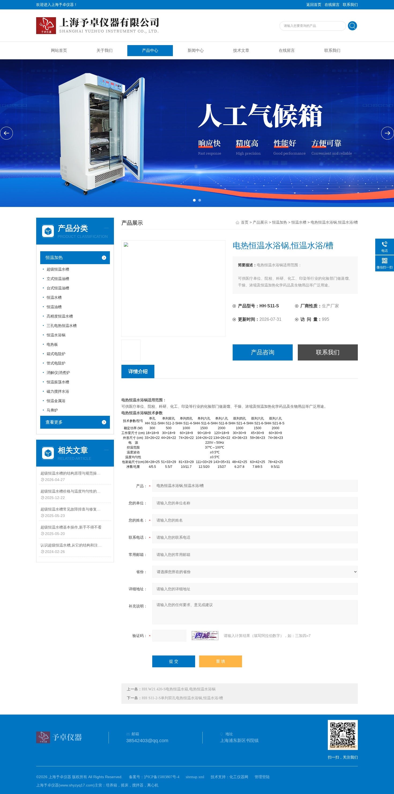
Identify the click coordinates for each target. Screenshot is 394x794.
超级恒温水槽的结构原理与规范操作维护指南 (71, 473)
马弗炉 (52, 410)
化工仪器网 (238, 777)
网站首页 (59, 50)
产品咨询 (262, 352)
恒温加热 (54, 257)
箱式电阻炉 (56, 354)
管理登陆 (262, 777)
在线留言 (332, 5)
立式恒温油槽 (58, 279)
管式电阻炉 (56, 363)
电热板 (52, 345)
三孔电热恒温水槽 (62, 326)
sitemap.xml (195, 777)
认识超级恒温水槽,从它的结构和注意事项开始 (71, 545)
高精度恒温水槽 (60, 316)
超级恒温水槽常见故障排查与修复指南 (71, 509)
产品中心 (150, 50)
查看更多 (54, 422)
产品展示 (260, 222)
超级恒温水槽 (58, 269)
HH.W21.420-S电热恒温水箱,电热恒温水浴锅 (178, 689)
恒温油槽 (54, 307)
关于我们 (104, 50)
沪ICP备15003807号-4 (161, 777)
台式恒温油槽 (58, 288)
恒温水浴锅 (56, 335)
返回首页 (313, 5)
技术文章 (241, 50)
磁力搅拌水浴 (58, 391)
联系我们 (350, 5)
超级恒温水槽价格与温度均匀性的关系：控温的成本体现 (71, 491)
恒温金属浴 (56, 401)
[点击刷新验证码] (205, 635)
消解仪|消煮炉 (58, 373)
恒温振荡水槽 (58, 382)
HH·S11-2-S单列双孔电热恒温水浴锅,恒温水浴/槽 (182, 698)
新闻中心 (196, 50)
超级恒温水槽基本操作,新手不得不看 (71, 527)
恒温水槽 (54, 298)
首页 (244, 222)
